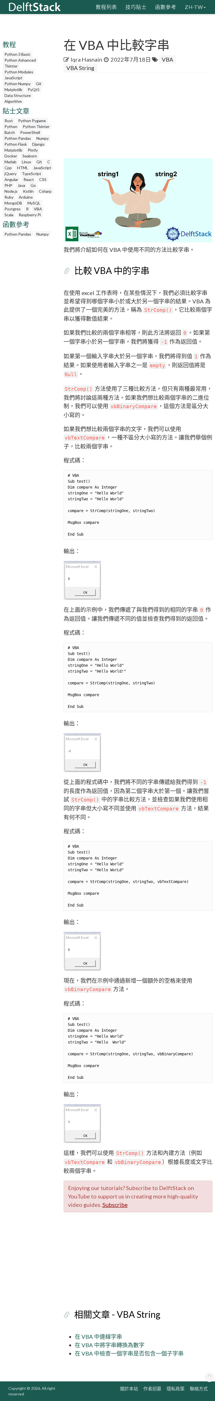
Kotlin (28, 191)
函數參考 (165, 7)
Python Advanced (20, 60)
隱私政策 (175, 1388)
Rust (8, 120)
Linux (26, 161)
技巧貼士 (136, 7)
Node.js (11, 191)
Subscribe (115, 1204)
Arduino (26, 197)
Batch (9, 132)
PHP (8, 185)
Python (10, 126)
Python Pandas (17, 138)
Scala (8, 214)
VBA (38, 208)
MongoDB (13, 203)
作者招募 (152, 1388)
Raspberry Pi (30, 214)
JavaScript (13, 77)
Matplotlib (13, 89)
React (29, 179)
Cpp (8, 167)
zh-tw (194, 7)
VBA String (80, 67)
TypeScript (31, 173)
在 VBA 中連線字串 (98, 1336)
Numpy (42, 138)
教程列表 (106, 7)
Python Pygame (32, 120)
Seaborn (29, 156)
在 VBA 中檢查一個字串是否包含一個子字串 (129, 1353)
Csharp (45, 191)
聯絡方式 (199, 1388)
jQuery (10, 173)
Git (38, 83)
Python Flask (15, 144)
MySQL (33, 203)
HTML (22, 167)
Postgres (12, 208)
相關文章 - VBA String (117, 1314)
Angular (11, 179)
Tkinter (11, 66)
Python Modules (18, 71)
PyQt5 (33, 89)
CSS (42, 179)
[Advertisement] (139, 117)
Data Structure (17, 95)
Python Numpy (17, 83)
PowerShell (30, 132)
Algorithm (13, 101)
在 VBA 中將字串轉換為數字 (109, 1345)
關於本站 (129, 1388)
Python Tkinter (36, 126)
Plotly (33, 150)
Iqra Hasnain (86, 59)
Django (38, 144)
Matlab (10, 161)
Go (33, 185)
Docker (10, 156)
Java (21, 185)
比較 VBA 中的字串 (111, 270)
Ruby (8, 197)
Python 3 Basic (17, 54)
